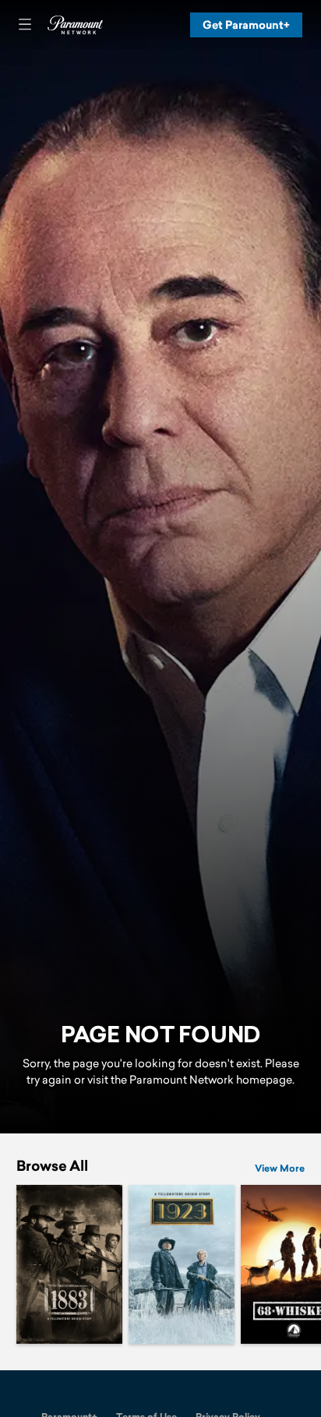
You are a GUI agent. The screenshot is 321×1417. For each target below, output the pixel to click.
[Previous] (8, 1264)
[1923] (182, 1264)
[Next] (313, 1264)
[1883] (69, 1264)
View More (280, 1169)
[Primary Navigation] (25, 25)
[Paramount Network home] (75, 25)
